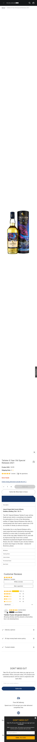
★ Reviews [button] (36, 372)
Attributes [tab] (5, 550)
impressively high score (12, 537)
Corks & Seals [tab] (6, 557)
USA (21, 658)
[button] (29, 3)
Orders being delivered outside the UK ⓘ (14, 482)
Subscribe (18, 688)
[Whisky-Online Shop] (13, 3)
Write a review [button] (18, 582)
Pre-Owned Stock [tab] (7, 560)
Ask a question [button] (18, 586)
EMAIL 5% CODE (21, 738)
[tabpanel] (18, 528)
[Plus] (11, 487)
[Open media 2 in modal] (18, 232)
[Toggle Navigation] (4, 3)
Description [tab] (6, 505)
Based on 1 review (9, 579)
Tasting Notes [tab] (6, 554)
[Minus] (4, 487)
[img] (13, 610)
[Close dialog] (35, 718)
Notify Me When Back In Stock (18, 492)
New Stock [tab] (5, 564)
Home (3, 7)
